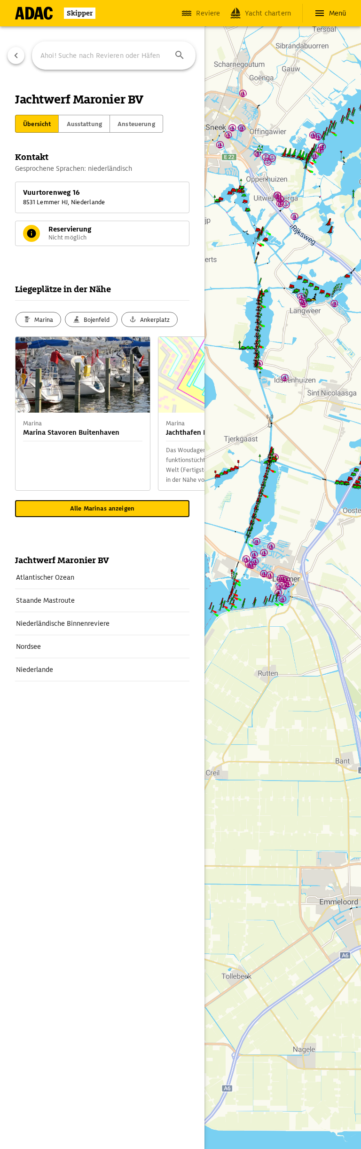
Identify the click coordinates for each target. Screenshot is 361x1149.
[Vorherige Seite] (16, 55)
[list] (102, 623)
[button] (179, 55)
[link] (102, 577)
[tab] (37, 124)
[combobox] (114, 55)
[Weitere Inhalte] (185, 413)
